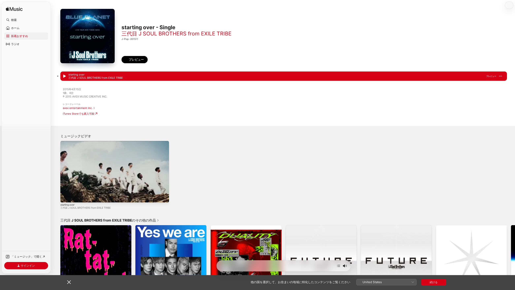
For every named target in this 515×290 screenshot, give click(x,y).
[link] (109, 220)
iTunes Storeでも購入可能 (78, 113)
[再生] (65, 197)
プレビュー (491, 76)
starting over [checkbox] (76, 74)
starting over (67, 204)
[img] (14, 9)
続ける (434, 282)
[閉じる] (69, 282)
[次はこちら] (338, 266)
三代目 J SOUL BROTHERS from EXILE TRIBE (177, 33)
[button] (26, 20)
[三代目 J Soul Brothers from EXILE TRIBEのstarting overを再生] (64, 76)
